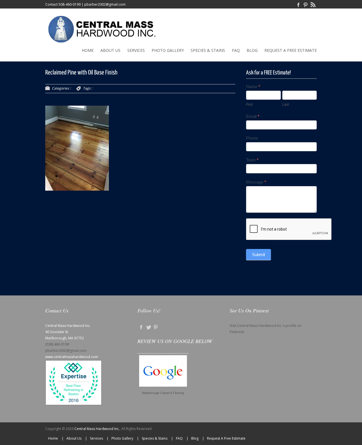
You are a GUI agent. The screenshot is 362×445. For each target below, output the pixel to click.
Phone (252, 138)
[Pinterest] (305, 4)
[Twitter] (148, 327)
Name (253, 86)
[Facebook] (298, 4)
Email (252, 116)
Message (256, 182)
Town (252, 159)
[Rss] (313, 4)
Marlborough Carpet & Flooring (163, 393)
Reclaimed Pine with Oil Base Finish (81, 72)
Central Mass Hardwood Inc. (97, 428)
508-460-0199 (70, 4)
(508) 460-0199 (57, 344)
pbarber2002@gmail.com (105, 4)
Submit (258, 254)
